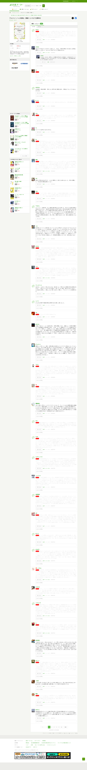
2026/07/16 (53, 673)
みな (37, 113)
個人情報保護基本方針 (35, 742)
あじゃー (38, 660)
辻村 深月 (16, 176)
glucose (37, 324)
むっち (37, 100)
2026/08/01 (53, 396)
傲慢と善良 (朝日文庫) (19, 174)
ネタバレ (39, 26)
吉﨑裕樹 (38, 494)
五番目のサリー (18, 129)
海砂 (37, 693)
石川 (37, 191)
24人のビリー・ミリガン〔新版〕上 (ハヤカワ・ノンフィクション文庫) (21, 116)
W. (36, 70)
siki (36, 178)
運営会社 (27, 742)
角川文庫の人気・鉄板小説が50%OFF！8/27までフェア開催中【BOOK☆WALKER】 (26, 15)
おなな (37, 29)
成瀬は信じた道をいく (19, 207)
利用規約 (44, 740)
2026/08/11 (53, 218)
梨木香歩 (16, 189)
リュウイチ (38, 475)
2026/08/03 (53, 377)
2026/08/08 (53, 293)
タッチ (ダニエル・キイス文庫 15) (21, 148)
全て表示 (33, 26)
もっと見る (25, 155)
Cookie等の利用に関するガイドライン (49, 742)
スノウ (37, 301)
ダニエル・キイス (15, 12)
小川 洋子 (16, 182)
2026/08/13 (53, 152)
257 (36, 513)
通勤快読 (38, 403)
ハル (37, 266)
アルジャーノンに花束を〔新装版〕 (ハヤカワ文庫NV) (21, 136)
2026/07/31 (53, 429)
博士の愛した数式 (18, 181)
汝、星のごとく (18, 201)
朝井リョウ (17, 195)
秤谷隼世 (38, 640)
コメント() (47, 39)
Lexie (37, 436)
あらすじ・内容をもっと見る (15, 55)
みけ (37, 420)
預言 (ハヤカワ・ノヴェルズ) (20, 142)
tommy (37, 246)
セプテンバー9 (39, 456)
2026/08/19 (53, 52)
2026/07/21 (53, 615)
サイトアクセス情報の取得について (64, 742)
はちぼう (38, 549)
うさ (37, 226)
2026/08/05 (53, 357)
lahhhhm (38, 87)
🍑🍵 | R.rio (38, 568)
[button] (43, 5)
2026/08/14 (53, 120)
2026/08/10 (53, 259)
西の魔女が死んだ (18, 188)
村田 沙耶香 (17, 169)
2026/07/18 (53, 653)
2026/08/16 (53, 80)
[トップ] (10, 12)
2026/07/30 (53, 449)
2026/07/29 (53, 468)
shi (36, 312)
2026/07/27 (53, 487)
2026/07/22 (53, 579)
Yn (36, 128)
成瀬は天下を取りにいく (19, 161)
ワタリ (37, 364)
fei (36, 139)
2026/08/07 (53, 305)
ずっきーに (38, 344)
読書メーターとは (29, 740)
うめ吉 (37, 680)
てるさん (38, 205)
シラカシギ (38, 602)
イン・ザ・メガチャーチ (19, 194)
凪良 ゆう (16, 202)
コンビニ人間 (17, 168)
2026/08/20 (53, 39)
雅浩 (37, 159)
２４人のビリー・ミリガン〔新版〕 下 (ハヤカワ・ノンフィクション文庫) (22, 123)
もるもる (38, 587)
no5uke (37, 46)
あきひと (38, 709)
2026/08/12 (53, 198)
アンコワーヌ (39, 285)
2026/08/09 (53, 277)
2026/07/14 (53, 718)
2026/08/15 (53, 93)
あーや (37, 533)
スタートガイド (37, 740)
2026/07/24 (53, 560)
